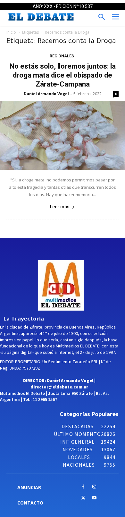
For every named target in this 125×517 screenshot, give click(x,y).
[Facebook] (83, 487)
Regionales (62, 56)
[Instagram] (94, 487)
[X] (83, 498)
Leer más (60, 206)
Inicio (11, 32)
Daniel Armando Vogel (46, 93)
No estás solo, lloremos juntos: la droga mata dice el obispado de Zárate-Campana (63, 75)
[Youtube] (94, 498)
